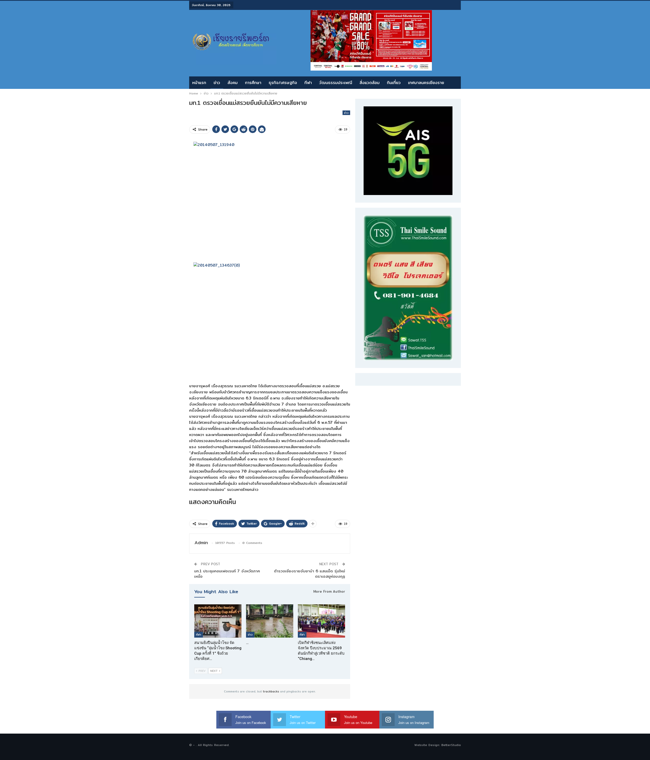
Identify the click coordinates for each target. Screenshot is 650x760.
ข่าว (217, 82)
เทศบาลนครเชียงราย (426, 82)
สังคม (233, 82)
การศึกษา (253, 82)
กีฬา (308, 82)
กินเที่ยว (394, 82)
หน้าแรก (199, 82)
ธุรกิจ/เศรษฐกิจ (283, 82)
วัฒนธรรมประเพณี (335, 82)
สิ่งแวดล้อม (370, 82)
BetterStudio (451, 744)
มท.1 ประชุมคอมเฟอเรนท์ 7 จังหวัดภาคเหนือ (227, 573)
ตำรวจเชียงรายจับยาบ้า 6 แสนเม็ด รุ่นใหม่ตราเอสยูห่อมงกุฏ (309, 573)
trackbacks (271, 691)
